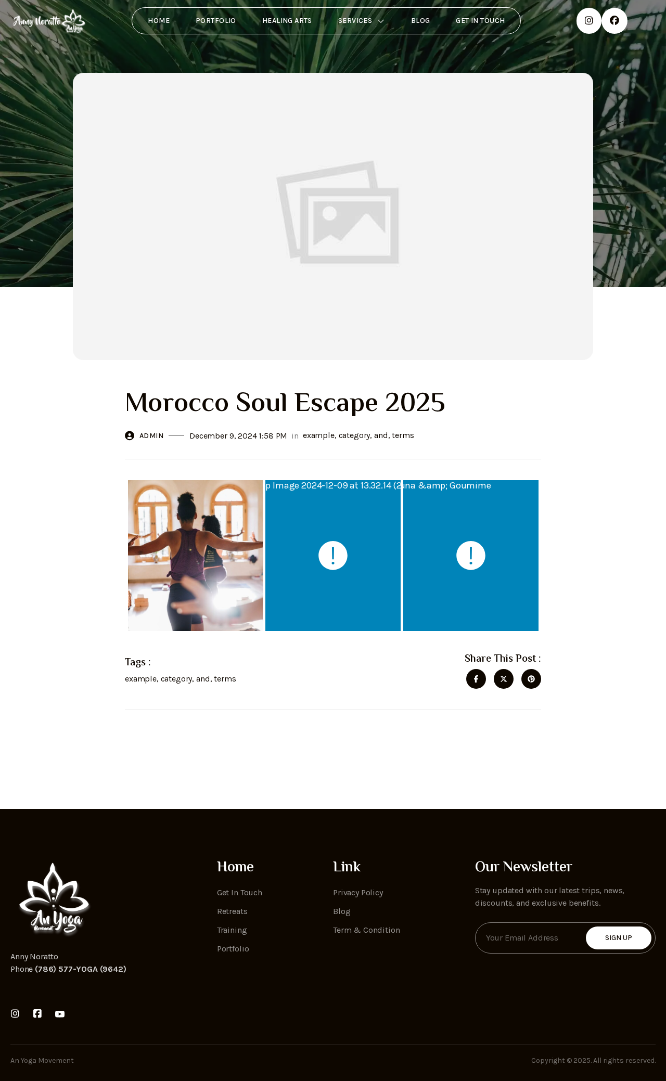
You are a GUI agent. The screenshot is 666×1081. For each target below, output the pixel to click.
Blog (420, 20)
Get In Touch (480, 20)
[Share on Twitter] (504, 679)
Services (355, 20)
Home (159, 20)
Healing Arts (287, 20)
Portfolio (216, 20)
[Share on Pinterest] (531, 679)
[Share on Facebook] (476, 679)
